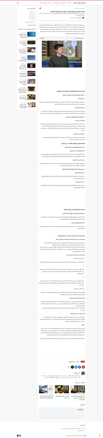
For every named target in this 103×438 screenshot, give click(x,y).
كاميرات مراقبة (31, 17)
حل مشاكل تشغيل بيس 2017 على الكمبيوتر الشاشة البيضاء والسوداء (22, 75)
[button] (79, 367)
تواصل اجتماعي (56, 3)
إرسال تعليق (80, 409)
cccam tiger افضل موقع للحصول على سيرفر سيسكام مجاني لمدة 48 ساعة (22, 106)
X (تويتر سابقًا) (52, 377)
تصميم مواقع (32, 13)
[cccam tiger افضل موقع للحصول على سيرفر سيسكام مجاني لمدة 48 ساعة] (31, 104)
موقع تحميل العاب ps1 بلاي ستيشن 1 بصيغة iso (22, 83)
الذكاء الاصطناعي (63, 3)
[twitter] (18, 436)
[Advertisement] (62, 81)
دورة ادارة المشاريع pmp (29, 22)
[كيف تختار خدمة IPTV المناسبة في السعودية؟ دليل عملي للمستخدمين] (78, 389)
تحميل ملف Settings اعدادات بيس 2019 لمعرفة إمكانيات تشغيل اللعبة (22, 51)
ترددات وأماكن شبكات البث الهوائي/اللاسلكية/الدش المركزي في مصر (22, 59)
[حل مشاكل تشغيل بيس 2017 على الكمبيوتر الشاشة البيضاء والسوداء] (31, 73)
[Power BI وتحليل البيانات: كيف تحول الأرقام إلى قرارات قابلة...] (46, 389)
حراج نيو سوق (31, 15)
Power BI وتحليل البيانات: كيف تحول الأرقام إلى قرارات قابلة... (46, 397)
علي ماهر (80, 18)
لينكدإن (46, 377)
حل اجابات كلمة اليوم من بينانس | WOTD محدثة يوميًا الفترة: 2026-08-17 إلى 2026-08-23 (22, 90)
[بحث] (18, 3)
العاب (49, 3)
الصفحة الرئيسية (82, 8)
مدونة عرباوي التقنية (79, 2)
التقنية (69, 3)
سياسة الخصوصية (80, 430)
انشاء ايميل (32, 11)
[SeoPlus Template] (85, 435)
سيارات (45, 3)
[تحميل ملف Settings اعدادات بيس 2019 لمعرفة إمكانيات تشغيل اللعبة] (31, 49)
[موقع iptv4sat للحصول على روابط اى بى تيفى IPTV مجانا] (31, 65)
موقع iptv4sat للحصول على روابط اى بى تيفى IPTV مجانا (22, 67)
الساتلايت (41, 3)
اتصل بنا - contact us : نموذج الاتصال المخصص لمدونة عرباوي (72, 428)
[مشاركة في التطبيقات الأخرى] (68, 367)
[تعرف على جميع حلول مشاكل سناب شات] (62, 389)
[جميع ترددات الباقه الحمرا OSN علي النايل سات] (31, 42)
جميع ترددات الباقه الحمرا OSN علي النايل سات (22, 43)
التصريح (83, 124)
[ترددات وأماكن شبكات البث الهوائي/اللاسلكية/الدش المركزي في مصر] (31, 57)
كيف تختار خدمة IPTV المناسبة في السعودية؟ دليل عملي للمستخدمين (78, 397)
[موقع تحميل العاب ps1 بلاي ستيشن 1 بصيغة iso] (31, 81)
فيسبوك (57, 377)
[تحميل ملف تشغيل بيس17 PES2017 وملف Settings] (31, 34)
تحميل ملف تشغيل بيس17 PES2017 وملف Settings (22, 35)
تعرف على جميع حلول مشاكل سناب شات (62, 397)
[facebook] (20, 436)
